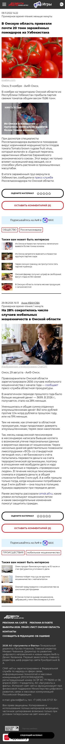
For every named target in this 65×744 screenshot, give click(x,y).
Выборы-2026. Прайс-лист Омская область (31, 627)
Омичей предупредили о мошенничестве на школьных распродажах (37, 588)
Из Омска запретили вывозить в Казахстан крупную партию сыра (36, 255)
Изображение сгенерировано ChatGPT (24, 366)
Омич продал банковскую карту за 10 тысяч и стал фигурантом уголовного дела (37, 567)
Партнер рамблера (29, 729)
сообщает (51, 385)
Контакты (9, 631)
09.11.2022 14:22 (10, 13)
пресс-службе (44, 177)
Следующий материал (31, 735)
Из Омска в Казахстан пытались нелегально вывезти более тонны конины (36, 244)
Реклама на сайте (15, 622)
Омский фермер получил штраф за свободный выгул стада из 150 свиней (38, 275)
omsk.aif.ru (46, 493)
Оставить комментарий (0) (32, 205)
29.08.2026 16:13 (10, 302)
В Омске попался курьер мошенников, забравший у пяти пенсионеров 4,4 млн (34, 598)
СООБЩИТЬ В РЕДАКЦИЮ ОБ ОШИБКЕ (26, 636)
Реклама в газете (41, 622)
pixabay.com (8, 80)
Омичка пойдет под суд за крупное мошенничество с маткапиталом (32, 577)
